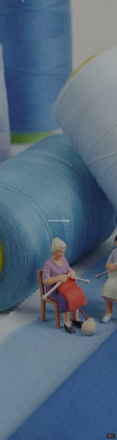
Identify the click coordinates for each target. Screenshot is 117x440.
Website (57, 218)
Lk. (114, 219)
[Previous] (111, 435)
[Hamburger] (23, 220)
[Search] (49, 437)
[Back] (49, 2)
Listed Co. (55, 218)
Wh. (114, 221)
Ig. (114, 216)
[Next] (113, 435)
